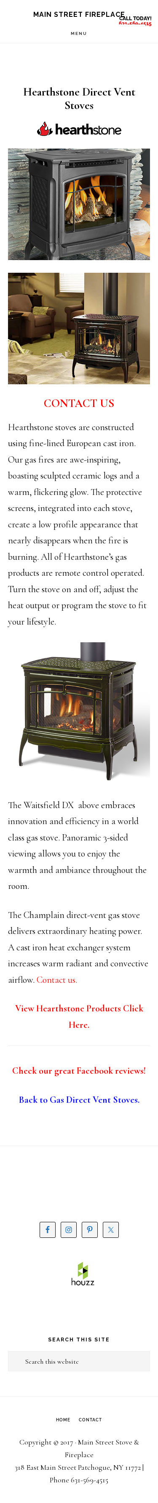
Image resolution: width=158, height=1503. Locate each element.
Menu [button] (79, 33)
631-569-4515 (135, 23)
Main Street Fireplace (79, 15)
